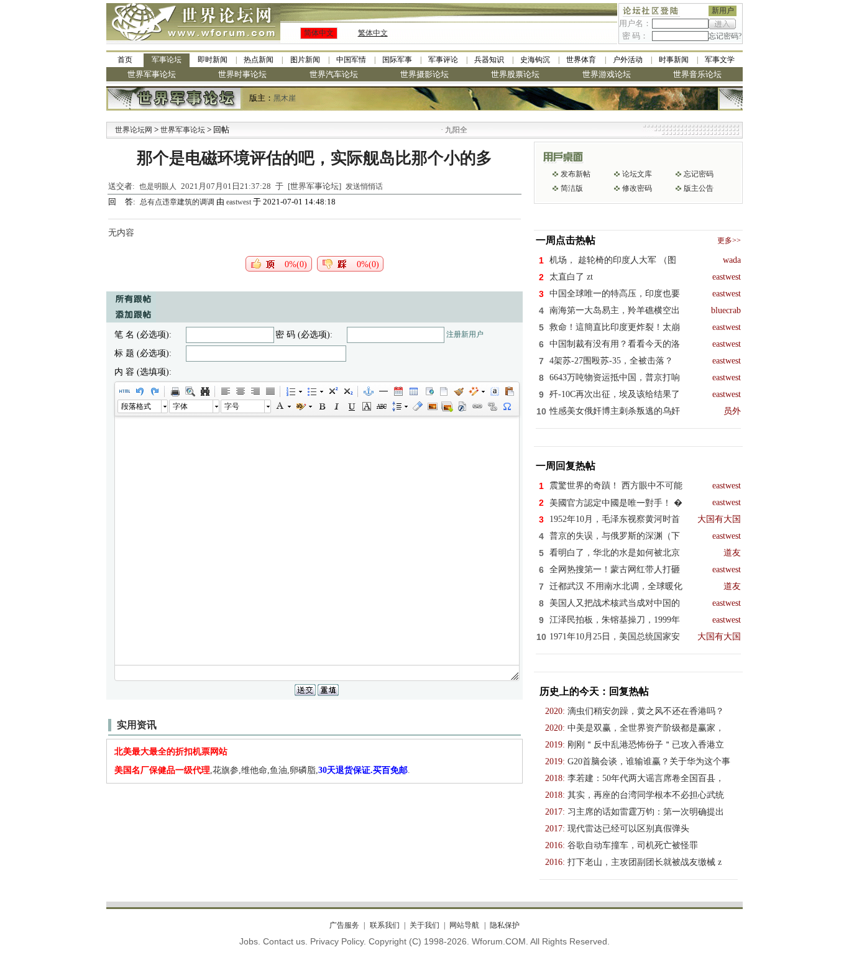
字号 (231, 406)
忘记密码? (725, 36)
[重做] (154, 391)
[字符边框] (366, 406)
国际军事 (397, 59)
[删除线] (381, 406)
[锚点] (368, 391)
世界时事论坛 (242, 74)
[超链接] (476, 406)
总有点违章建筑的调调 (178, 202)
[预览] (189, 391)
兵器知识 (489, 59)
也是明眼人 (158, 186)
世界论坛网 (133, 130)
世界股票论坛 (515, 74)
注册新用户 (465, 334)
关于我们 (424, 925)
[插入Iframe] (428, 391)
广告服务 (344, 925)
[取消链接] (491, 406)
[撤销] (139, 391)
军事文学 (720, 59)
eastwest (238, 202)
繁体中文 (373, 33)
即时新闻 (212, 59)
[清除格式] (417, 406)
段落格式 (136, 406)
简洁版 (572, 188)
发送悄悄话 (364, 186)
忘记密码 (699, 174)
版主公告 (699, 188)
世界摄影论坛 (424, 74)
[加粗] (321, 406)
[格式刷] (458, 391)
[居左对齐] (225, 391)
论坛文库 (637, 174)
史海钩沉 (535, 59)
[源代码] (124, 391)
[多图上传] (447, 406)
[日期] (398, 391)
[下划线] (351, 406)
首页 (124, 59)
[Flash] (462, 406)
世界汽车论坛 (334, 74)
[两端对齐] (270, 391)
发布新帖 (575, 174)
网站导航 (464, 925)
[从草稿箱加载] (509, 391)
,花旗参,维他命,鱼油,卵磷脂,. (262, 770)
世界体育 (581, 59)
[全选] (494, 391)
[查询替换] (204, 391)
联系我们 (384, 925)
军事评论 (443, 59)
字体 (180, 406)
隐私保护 (504, 925)
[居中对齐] (240, 391)
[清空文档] (443, 391)
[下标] (347, 391)
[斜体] (336, 406)
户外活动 (628, 59)
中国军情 (351, 59)
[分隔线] (383, 391)
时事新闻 (674, 59)
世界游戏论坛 (606, 74)
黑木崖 (284, 98)
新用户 (723, 10)
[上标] (332, 391)
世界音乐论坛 (697, 74)
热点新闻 (258, 59)
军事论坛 (166, 59)
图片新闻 (305, 59)
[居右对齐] (255, 391)
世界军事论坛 (151, 74)
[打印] (174, 391)
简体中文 (319, 33)
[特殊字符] (506, 406)
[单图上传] (432, 406)
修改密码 (637, 188)
